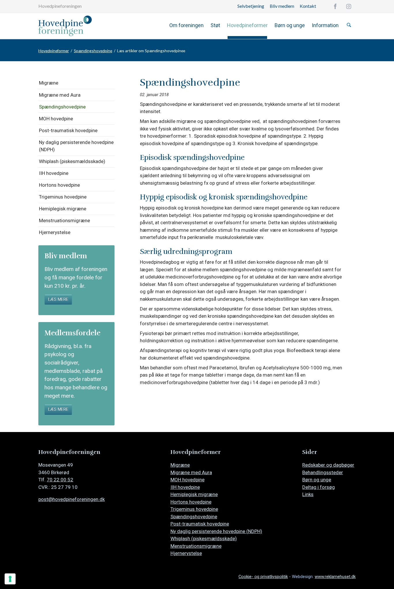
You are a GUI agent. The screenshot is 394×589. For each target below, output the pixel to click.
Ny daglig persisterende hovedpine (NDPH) (76, 146)
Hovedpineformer (247, 25)
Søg (349, 25)
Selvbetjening (250, 6)
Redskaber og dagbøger (328, 465)
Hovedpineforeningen (60, 6)
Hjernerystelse (54, 232)
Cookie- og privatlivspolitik (263, 576)
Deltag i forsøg (318, 487)
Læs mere (58, 299)
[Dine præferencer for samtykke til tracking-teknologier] (10, 578)
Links (308, 494)
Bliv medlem (282, 6)
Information (325, 25)
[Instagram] (348, 6)
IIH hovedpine (53, 173)
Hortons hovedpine (59, 185)
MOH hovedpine (56, 118)
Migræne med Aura (59, 95)
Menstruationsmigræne (64, 220)
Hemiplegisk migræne (62, 209)
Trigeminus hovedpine (63, 197)
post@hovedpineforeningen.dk (71, 499)
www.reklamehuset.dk (335, 576)
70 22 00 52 (60, 480)
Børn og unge (290, 25)
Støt (215, 25)
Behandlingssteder (322, 472)
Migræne (48, 83)
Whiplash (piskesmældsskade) (72, 161)
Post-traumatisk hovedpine (68, 130)
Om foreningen (186, 25)
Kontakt (308, 6)
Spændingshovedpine (93, 50)
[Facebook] (335, 6)
